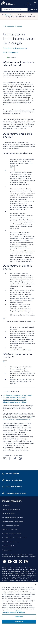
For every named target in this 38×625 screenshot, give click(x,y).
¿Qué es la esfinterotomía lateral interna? (17, 395)
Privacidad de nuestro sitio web (12, 517)
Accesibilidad (6, 505)
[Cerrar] (36, 585)
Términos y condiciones (9, 529)
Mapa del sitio (6, 550)
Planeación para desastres (10, 542)
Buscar (32, 9)
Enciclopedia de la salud (12, 26)
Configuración (19, 616)
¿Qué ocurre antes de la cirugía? (14, 398)
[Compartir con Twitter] (15, 458)
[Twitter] (4, 561)
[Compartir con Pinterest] (20, 458)
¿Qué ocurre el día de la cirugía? (14, 400)
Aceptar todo (19, 621)
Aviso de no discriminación (11, 509)
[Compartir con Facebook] (10, 458)
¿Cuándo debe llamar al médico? (15, 402)
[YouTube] (15, 561)
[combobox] (14, 9)
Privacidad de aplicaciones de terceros (14, 538)
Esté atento (8, 15)
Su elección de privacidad (10, 525)
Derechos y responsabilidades (11, 534)
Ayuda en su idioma (8, 513)
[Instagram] (25, 561)
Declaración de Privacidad (17, 612)
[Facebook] (9, 561)
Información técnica (8, 546)
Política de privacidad (21, 419)
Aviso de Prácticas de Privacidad (12, 521)
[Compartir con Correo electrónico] (5, 458)
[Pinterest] (20, 561)
